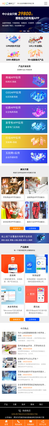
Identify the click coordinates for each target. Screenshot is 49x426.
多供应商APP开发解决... (12, 222)
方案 (14, 404)
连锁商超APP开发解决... (36, 197)
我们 (41, 404)
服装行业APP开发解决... (36, 222)
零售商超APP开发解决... (12, 197)
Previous (4, 17)
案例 (32, 404)
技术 (23, 404)
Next (45, 17)
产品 (6, 404)
